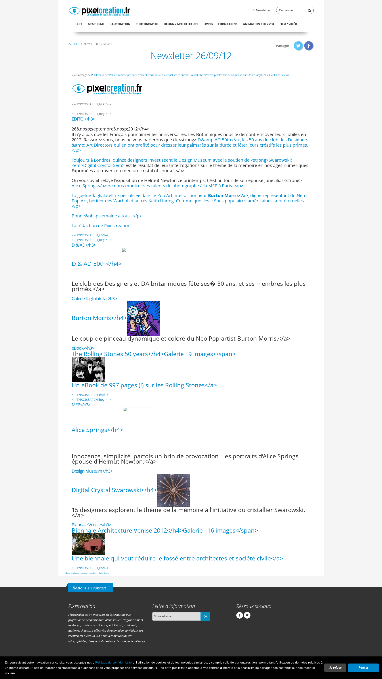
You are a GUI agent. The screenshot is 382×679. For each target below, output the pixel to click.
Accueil (74, 44)
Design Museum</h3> (92, 471)
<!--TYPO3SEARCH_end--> (90, 235)
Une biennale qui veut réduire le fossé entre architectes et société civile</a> (177, 558)
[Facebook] (239, 615)
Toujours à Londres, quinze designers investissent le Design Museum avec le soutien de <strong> (170, 160)
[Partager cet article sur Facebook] (309, 46)
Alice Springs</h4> (97, 430)
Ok (205, 616)
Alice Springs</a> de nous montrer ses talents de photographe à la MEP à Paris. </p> (157, 186)
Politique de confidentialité (113, 662)
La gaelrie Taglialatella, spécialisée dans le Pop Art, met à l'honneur (140, 195)
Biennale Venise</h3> (91, 525)
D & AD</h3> (84, 245)
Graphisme (96, 24)
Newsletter (262, 10)
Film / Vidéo (288, 24)
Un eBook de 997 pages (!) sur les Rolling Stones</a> (144, 385)
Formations (227, 24)
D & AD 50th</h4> (97, 263)
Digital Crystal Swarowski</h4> (114, 489)
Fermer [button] (363, 667)
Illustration (120, 24)
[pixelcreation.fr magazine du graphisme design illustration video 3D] (99, 10)
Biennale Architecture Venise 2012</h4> (165, 530)
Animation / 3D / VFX (258, 24)
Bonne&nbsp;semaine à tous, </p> (107, 216)
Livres (208, 24)
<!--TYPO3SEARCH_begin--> (91, 240)
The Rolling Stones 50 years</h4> (154, 354)
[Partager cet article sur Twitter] (298, 46)
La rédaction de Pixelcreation (101, 225)
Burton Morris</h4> (99, 318)
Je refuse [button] (335, 667)
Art (79, 24)
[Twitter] (247, 615)
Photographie (147, 24)
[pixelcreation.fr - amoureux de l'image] (107, 87)
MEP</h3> (81, 405)
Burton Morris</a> (228, 195)
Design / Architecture (181, 24)
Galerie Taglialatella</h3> (94, 298)
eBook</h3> (83, 348)
